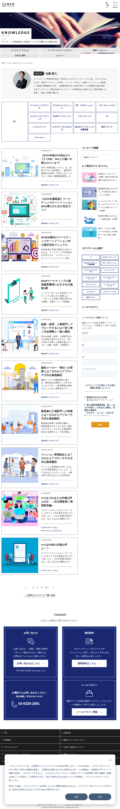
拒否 (100, 797)
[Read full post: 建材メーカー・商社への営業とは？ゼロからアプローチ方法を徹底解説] (20, 381)
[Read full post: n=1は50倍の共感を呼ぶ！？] (20, 556)
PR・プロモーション (84, 105)
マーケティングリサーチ (39, 106)
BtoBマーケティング (62, 116)
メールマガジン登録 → (89, 712)
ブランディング (84, 116)
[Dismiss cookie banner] (110, 760)
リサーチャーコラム (107, 105)
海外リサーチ (107, 127)
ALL (15, 121)
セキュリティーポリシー (46, 805)
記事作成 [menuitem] (67, 733)
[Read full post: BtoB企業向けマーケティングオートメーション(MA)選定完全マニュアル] (20, 250)
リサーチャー (39, 137)
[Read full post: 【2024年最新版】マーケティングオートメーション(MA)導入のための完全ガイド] (20, 209)
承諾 (76, 797)
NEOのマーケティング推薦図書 (84, 128)
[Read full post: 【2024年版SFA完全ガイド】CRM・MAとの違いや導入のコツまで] (20, 168)
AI (107, 116)
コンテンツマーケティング (39, 117)
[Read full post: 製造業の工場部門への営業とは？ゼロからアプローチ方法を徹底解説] (20, 424)
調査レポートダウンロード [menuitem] (74, 740)
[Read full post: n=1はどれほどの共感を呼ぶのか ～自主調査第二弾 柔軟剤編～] (20, 512)
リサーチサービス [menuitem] (11, 747)
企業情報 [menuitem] (7, 740)
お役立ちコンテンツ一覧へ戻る (41, 595)
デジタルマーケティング (62, 106)
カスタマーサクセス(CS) (62, 128)
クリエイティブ (39, 127)
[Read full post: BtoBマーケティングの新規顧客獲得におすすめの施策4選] (20, 294)
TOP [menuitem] (5, 733)
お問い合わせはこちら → (31, 663)
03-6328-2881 (29, 704)
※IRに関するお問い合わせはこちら (31, 670)
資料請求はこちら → (89, 663)
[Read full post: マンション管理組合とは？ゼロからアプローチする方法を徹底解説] (20, 468)
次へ (47, 587)
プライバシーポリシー (95, 776)
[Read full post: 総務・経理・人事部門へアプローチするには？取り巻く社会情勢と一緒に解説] (20, 337)
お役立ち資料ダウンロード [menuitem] (74, 747)
